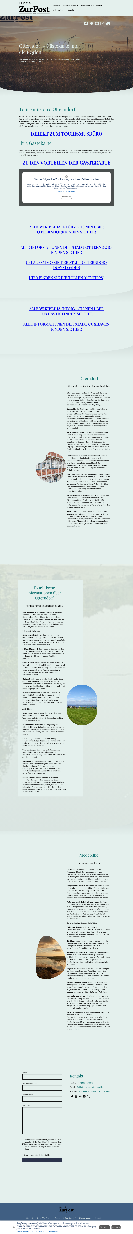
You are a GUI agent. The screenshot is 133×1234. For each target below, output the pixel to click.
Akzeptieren (66, 197)
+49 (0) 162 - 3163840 (85, 1083)
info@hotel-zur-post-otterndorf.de (89, 1087)
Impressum (40, 1231)
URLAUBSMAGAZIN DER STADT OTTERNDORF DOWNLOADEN (66, 265)
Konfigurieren (53, 1231)
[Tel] (108, 23)
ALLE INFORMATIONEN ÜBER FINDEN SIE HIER (66, 229)
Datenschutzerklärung (66, 191)
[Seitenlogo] (34, 8)
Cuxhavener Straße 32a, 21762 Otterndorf (94, 1091)
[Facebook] (86, 23)
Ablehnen (116, 1227)
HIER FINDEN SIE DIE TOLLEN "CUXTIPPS (66, 277)
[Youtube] (97, 23)
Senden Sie (42, 1160)
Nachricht (26, 1105)
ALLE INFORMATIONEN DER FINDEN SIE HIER (66, 250)
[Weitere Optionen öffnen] (78, 10)
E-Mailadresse (28, 1094)
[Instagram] (91, 23)
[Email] (102, 23)
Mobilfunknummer (30, 1083)
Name (25, 1072)
